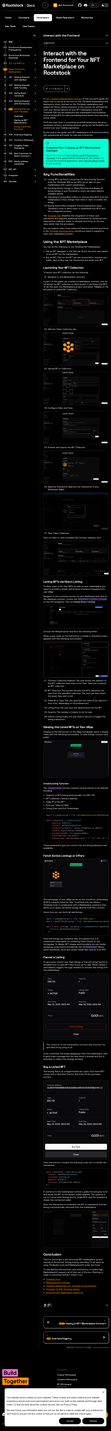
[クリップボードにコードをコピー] (105, 815)
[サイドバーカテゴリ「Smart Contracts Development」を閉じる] (34, 69)
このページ (48, 43)
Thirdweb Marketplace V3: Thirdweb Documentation (71, 1286)
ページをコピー (56, 88)
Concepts (24, 17)
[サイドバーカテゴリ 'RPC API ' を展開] (34, 169)
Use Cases (28, 26)
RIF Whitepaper (64, 1384)
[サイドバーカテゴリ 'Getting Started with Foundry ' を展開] (34, 85)
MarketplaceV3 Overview (58, 1282)
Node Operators (65, 17)
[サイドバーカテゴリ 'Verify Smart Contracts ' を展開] (34, 93)
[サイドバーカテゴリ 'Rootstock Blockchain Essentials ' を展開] (34, 55)
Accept (70, 1421)
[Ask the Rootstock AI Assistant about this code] (100, 815)
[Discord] (85, 5)
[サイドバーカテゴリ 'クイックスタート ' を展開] (34, 63)
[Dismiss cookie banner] (103, 1392)
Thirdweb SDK (54, 215)
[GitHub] (80, 5)
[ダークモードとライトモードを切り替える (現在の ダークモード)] (105, 5)
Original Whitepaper (66, 1375)
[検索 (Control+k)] (45, 5)
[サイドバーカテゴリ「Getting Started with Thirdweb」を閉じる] (34, 109)
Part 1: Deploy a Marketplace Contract (64, 98)
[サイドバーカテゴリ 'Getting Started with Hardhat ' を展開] (34, 77)
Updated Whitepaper (67, 1379)
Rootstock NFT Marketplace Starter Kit (64, 1292)
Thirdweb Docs (53, 1279)
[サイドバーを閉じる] (34, 36)
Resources (87, 17)
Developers (43, 17)
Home (8, 17)
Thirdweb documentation (61, 231)
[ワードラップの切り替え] (94, 815)
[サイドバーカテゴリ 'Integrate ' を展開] (34, 175)
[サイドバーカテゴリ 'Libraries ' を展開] (34, 181)
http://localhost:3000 (94, 161)
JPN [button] (92, 5)
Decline (93, 1421)
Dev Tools (10, 26)
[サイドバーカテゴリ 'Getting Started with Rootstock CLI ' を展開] (34, 101)
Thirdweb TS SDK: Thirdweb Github (62, 1289)
